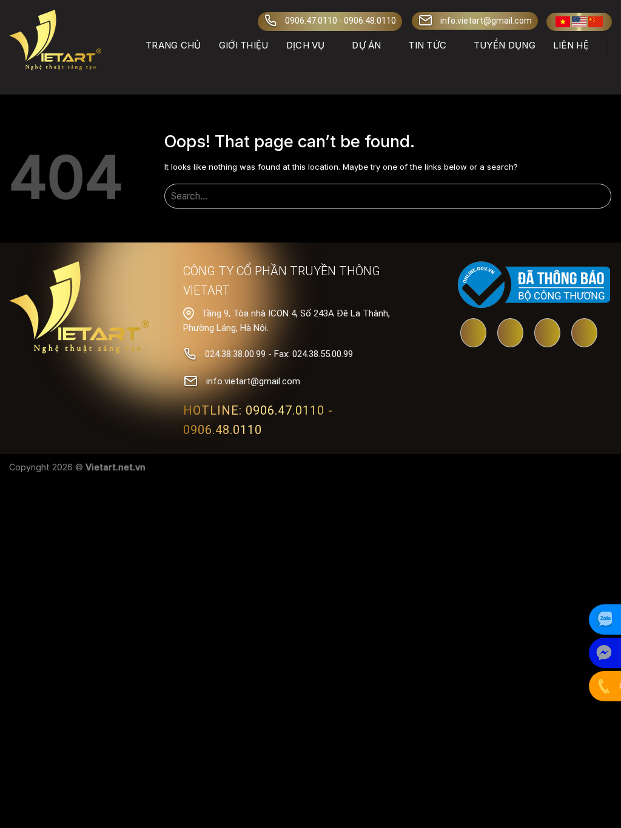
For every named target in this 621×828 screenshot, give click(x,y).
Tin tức (427, 45)
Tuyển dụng (504, 45)
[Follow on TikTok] (547, 334)
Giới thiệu (244, 45)
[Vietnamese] (563, 21)
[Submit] (600, 197)
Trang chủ (173, 45)
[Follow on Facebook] (510, 334)
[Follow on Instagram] (584, 334)
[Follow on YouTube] (473, 334)
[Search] (606, 70)
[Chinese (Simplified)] (595, 21)
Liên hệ (571, 45)
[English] (579, 21)
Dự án (366, 45)
